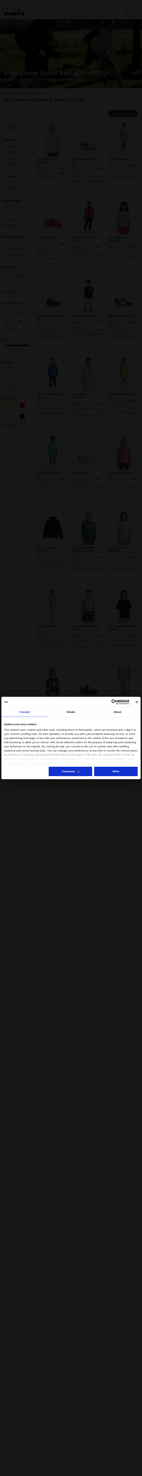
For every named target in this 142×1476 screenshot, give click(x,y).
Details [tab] (71, 711)
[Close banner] (137, 702)
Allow (115, 771)
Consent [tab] (24, 711)
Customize (68, 771)
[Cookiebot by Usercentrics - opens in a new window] (114, 702)
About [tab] (117, 711)
